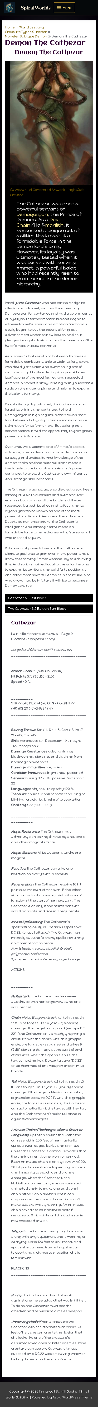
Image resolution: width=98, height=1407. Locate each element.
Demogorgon (32, 214)
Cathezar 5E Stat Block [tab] (27, 598)
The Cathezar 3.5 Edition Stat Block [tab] (37, 608)
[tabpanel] (49, 994)
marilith (54, 225)
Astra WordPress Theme (73, 1397)
